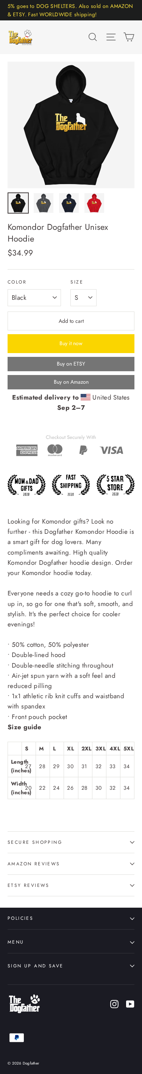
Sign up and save (35, 965)
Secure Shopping (35, 842)
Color (17, 282)
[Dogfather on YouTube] (130, 1003)
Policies (20, 918)
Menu (16, 942)
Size (76, 282)
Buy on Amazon (71, 382)
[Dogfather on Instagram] (114, 1003)
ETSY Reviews (29, 885)
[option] (71, 125)
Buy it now (71, 343)
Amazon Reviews (34, 863)
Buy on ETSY (71, 363)
